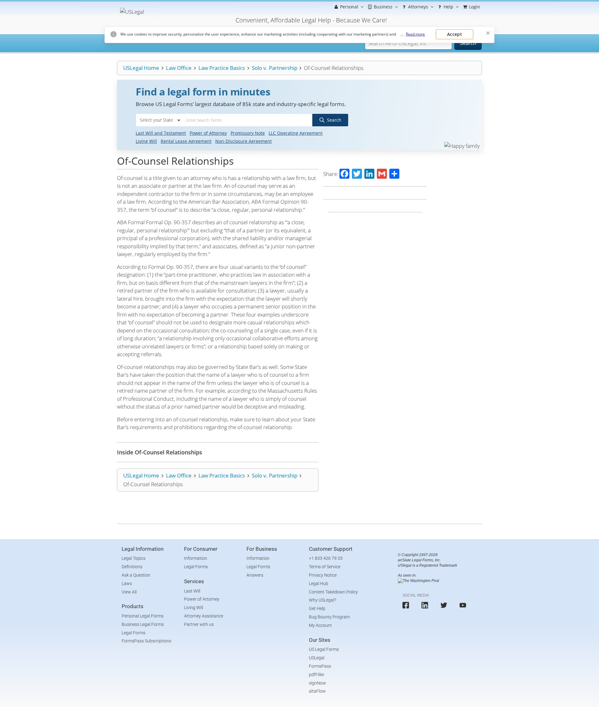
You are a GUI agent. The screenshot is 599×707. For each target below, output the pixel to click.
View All (129, 591)
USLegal (316, 657)
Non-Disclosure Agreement (243, 141)
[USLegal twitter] (444, 605)
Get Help (317, 608)
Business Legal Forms (143, 624)
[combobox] (160, 120)
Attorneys (417, 7)
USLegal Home (141, 67)
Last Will (192, 590)
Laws (127, 583)
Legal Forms (133, 632)
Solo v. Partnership (274, 67)
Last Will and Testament (161, 133)
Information (195, 558)
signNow (317, 682)
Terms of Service (324, 566)
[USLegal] (130, 8)
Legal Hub (318, 583)
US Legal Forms (324, 649)
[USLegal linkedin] (424, 605)
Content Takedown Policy (333, 591)
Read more (415, 34)
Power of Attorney (208, 133)
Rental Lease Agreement (186, 141)
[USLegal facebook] (405, 605)
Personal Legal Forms (142, 615)
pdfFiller (316, 674)
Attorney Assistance (203, 615)
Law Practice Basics (221, 67)
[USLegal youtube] (463, 605)
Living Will (146, 141)
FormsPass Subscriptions (146, 640)
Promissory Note (248, 133)
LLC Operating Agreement (296, 133)
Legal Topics (133, 558)
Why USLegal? (322, 600)
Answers (254, 575)
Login (474, 7)
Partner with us (199, 624)
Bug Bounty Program (329, 616)
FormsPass (320, 666)
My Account (320, 625)
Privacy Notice (323, 575)
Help (447, 7)
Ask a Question (136, 575)
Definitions (132, 566)
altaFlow (317, 691)
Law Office (179, 67)
